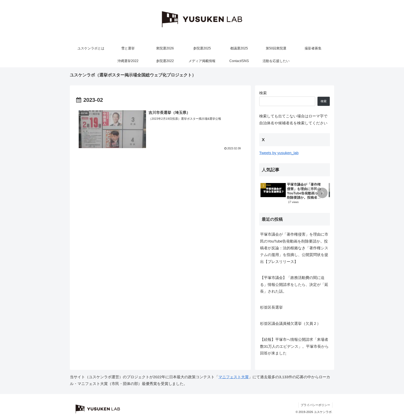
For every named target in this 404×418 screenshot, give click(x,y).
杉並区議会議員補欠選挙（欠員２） (290, 323)
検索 (263, 93)
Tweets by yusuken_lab (279, 153)
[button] (322, 193)
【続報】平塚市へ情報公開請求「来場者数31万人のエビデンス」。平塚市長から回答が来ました (294, 346)
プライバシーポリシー (315, 405)
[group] (293, 193)
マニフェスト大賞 (233, 377)
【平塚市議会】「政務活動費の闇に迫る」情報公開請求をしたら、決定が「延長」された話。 (294, 284)
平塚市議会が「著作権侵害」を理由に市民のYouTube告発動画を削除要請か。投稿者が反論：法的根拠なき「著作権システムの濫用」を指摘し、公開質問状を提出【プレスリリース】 (294, 248)
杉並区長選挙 (271, 307)
